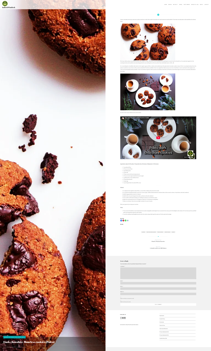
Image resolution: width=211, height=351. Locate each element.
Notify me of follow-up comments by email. (127, 298)
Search (170, 4)
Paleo (16, 337)
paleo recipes (167, 232)
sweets (173, 232)
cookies (143, 232)
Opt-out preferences (164, 328)
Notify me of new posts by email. (125, 301)
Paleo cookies (160, 232)
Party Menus (187, 4)
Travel (180, 4)
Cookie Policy (162, 318)
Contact (206, 4)
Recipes (175, 4)
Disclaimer (162, 322)
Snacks (19, 337)
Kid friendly (12, 337)
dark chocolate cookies (151, 232)
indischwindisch (11, 347)
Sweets (23, 337)
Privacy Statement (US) (164, 331)
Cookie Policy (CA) (163, 338)
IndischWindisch (8, 7)
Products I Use (195, 4)
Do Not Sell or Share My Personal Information (129, 324)
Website (122, 291)
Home (165, 4)
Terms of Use (162, 325)
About (201, 4)
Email (121, 286)
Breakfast (6, 337)
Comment (122, 266)
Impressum (162, 315)
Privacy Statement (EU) (164, 335)
